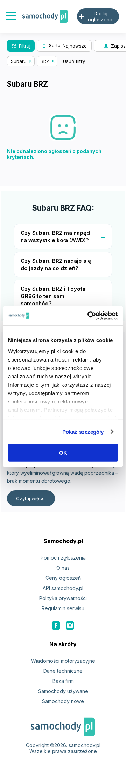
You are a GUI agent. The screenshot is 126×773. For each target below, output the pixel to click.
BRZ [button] (45, 61)
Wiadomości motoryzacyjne (63, 661)
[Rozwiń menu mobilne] (11, 17)
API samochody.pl (63, 588)
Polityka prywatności (63, 598)
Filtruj (20, 46)
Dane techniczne (63, 671)
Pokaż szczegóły (83, 432)
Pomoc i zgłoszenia (63, 558)
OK (63, 453)
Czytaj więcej (31, 498)
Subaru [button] (19, 61)
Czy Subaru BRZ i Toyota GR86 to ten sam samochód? (53, 296)
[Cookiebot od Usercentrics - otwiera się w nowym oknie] (89, 315)
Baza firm (63, 681)
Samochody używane (63, 691)
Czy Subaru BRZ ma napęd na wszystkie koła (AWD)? (55, 236)
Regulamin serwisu (63, 608)
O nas (63, 568)
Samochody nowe (63, 701)
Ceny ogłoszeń (63, 578)
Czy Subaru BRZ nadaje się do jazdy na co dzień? (56, 264)
